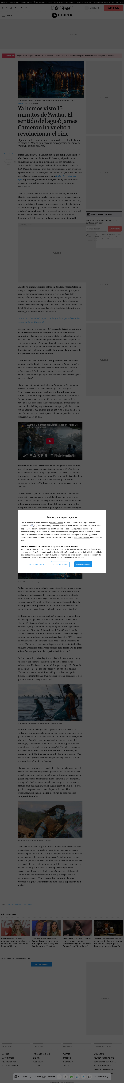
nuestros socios (56, 522)
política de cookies (82, 537)
